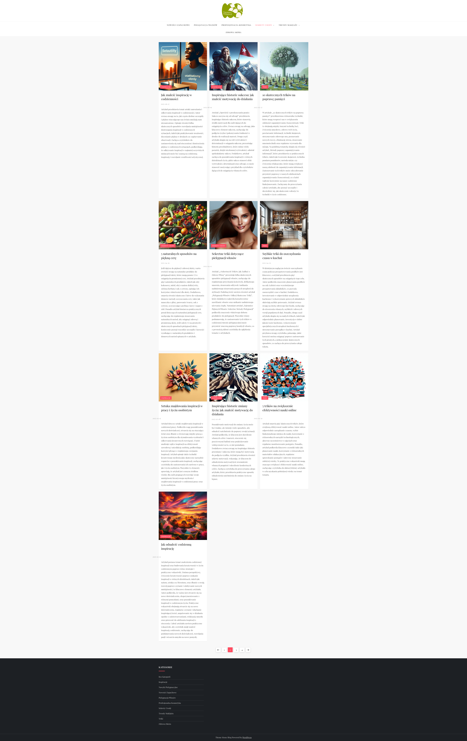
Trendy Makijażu (288, 25)
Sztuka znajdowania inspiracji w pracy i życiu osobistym (181, 408)
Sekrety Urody (263, 25)
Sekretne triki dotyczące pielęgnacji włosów (228, 256)
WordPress (247, 737)
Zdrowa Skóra (233, 32)
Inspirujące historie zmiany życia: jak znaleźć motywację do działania (232, 410)
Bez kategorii (164, 676)
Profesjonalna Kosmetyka (236, 25)
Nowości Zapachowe (178, 25)
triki (265, 87)
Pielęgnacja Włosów (205, 25)
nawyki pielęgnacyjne (168, 687)
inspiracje (165, 87)
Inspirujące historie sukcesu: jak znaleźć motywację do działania (233, 97)
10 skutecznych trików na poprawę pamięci (278, 97)
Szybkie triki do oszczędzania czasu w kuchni (281, 256)
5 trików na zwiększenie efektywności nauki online (279, 408)
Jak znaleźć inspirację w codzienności (176, 97)
